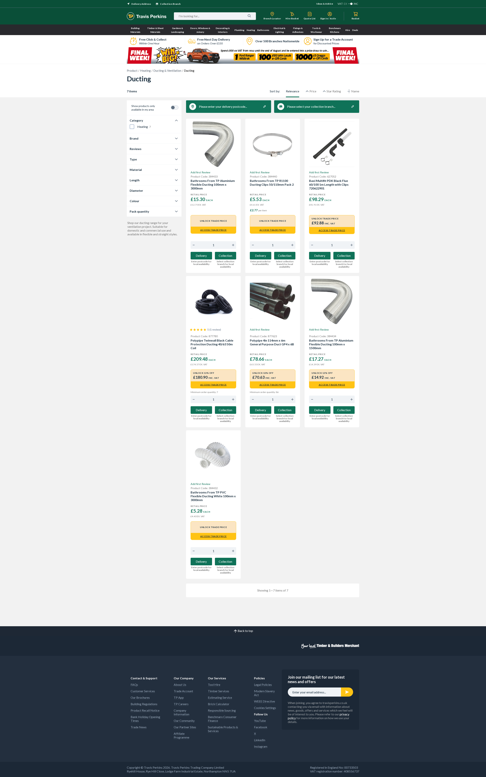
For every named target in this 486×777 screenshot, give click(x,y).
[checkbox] (132, 126)
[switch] (174, 107)
